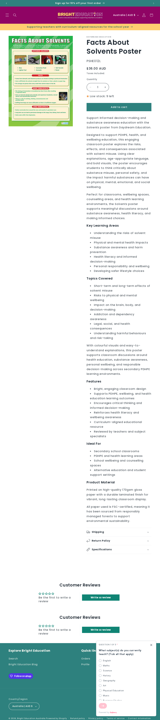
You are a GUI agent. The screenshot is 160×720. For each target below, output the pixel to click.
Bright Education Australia (31, 718)
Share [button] (93, 560)
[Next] (103, 706)
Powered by (104, 712)
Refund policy (77, 718)
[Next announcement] (153, 3)
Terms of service (116, 718)
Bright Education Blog (23, 664)
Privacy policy (95, 718)
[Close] (151, 645)
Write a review (101, 597)
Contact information (139, 718)
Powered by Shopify (56, 718)
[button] (7, 15)
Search (13, 658)
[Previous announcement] (6, 3)
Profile (85, 664)
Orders (85, 658)
